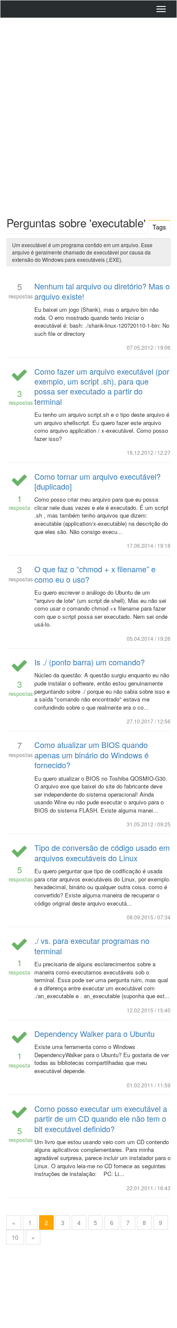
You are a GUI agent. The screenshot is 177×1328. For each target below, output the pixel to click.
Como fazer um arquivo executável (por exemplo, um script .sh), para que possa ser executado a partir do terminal (101, 386)
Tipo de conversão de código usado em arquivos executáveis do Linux (102, 852)
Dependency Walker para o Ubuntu (94, 1033)
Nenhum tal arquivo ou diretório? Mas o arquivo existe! (102, 290)
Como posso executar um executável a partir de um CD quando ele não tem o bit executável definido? (100, 1118)
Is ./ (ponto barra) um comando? (89, 661)
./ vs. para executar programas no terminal (92, 945)
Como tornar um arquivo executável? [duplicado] (97, 481)
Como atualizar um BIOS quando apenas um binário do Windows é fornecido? (91, 754)
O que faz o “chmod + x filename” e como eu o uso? (95, 573)
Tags (159, 227)
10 (15, 1237)
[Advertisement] (88, 115)
